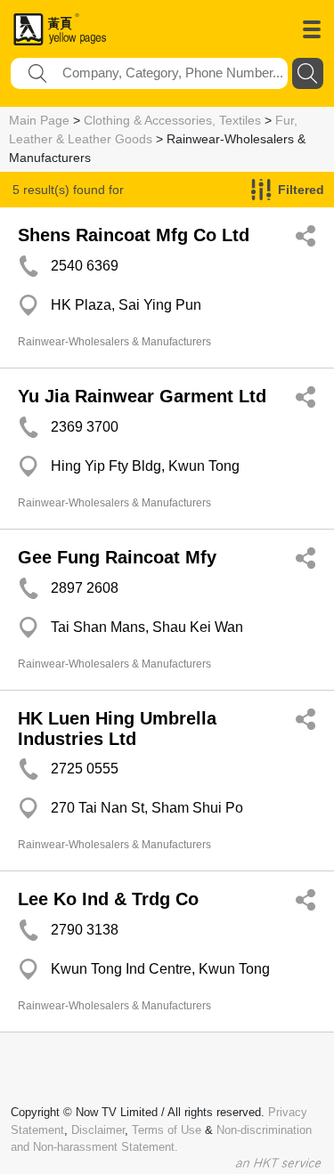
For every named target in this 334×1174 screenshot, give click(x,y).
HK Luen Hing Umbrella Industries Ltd (117, 728)
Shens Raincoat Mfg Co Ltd (133, 235)
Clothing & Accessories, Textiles (172, 120)
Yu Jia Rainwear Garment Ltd (142, 396)
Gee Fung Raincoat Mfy (117, 557)
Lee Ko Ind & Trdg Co (108, 899)
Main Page (39, 120)
